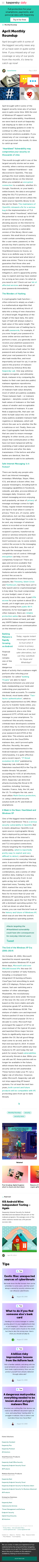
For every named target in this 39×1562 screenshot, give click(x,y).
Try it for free (19, 19)
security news (19, 1116)
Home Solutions (8, 1437)
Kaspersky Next (7, 1479)
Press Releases (7, 1536)
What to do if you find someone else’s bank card (19, 1314)
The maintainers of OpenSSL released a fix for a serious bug (19, 207)
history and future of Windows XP (21, 912)
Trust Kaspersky (16, 1536)
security (27, 1113)
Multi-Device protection (24, 795)
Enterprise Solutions (9, 1497)
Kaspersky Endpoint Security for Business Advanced (19, 1489)
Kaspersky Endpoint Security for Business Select (18, 1486)
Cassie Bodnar (11, 70)
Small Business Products (11, 1457)
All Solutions (6, 1452)
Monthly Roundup (10, 25)
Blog (23, 1535)
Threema (18, 581)
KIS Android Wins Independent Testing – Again (16, 1205)
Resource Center (30, 1535)
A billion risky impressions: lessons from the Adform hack (19, 1357)
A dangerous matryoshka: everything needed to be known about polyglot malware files (20, 1399)
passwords (14, 330)
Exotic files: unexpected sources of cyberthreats (19, 1278)
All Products (6, 1469)
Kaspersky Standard (8, 1442)
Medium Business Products (12, 1474)
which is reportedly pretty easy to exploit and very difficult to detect (17, 853)
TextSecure (11, 585)
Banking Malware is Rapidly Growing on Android (7, 640)
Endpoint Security (8, 1512)
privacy (31, 500)
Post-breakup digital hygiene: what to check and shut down (13, 1186)
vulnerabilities (29, 1053)
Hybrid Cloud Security (9, 1516)
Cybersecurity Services (9, 1506)
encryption (7, 556)
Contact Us (5, 1535)
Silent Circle (29, 581)
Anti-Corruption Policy (18, 1528)
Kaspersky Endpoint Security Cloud (13, 1465)
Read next (7, 1197)
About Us (12, 1535)
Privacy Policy (7, 1528)
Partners (18, 1535)
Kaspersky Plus (7, 1445)
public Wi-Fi (27, 606)
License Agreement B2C (9, 1529)
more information (24, 1553)
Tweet (10, 941)
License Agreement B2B (23, 1529)
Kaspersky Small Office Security (12, 1462)
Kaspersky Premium (8, 1449)
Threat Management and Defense (13, 1509)
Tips (20, 1271)
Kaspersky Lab (8, 371)
